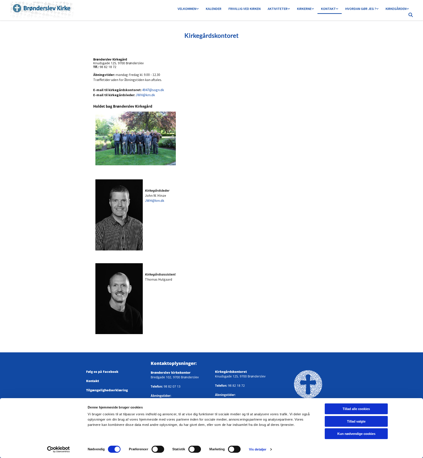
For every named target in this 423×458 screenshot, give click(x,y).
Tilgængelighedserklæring (107, 390)
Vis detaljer (257, 449)
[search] (410, 16)
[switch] (158, 449)
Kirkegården (396, 8)
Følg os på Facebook (104, 372)
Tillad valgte (356, 421)
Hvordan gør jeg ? (360, 8)
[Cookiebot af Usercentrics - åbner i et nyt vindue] (58, 449)
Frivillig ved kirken (244, 8)
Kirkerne (304, 8)
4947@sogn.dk (153, 90)
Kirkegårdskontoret (231, 372)
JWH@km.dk (145, 95)
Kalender (213, 8)
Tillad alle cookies (356, 409)
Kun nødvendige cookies (356, 434)
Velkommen (187, 8)
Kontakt (328, 8)
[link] (188, 9)
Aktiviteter (278, 8)
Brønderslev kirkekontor (171, 372)
